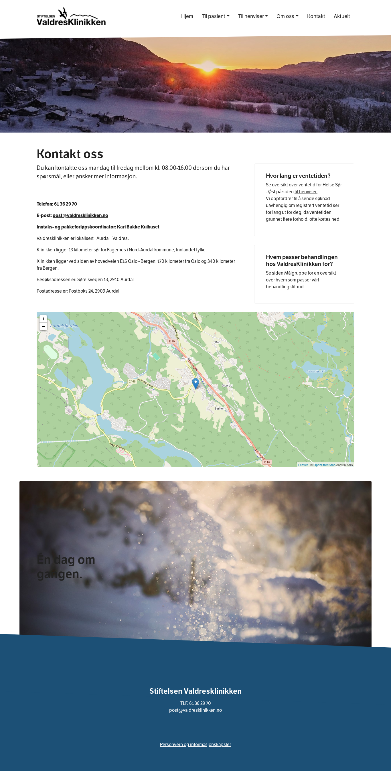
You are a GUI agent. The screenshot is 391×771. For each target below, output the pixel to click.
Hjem (187, 16)
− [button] (43, 326)
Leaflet (303, 464)
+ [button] (43, 319)
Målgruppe (295, 273)
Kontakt (318, 16)
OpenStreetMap (324, 464)
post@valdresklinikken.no (80, 215)
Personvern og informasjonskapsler (195, 745)
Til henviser (251, 16)
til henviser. (306, 192)
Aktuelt (342, 16)
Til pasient (213, 16)
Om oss (285, 16)
